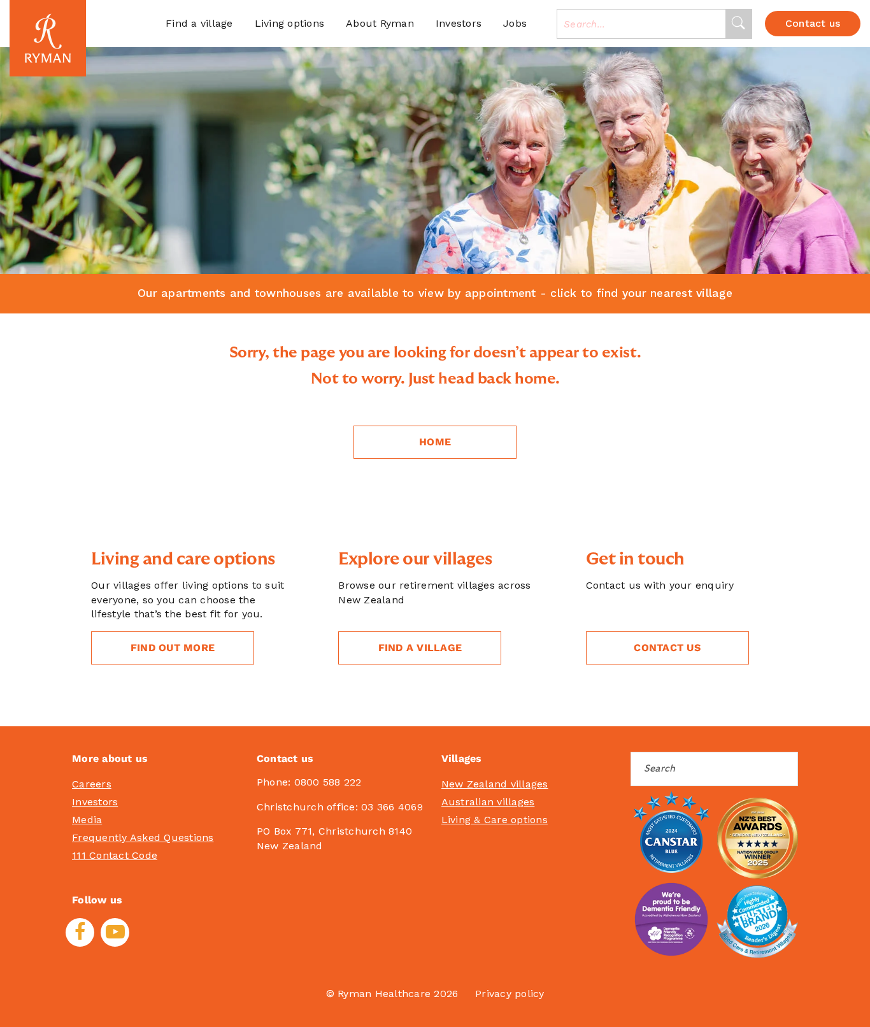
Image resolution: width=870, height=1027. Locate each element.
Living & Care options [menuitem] (494, 820)
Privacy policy (510, 994)
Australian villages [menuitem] (488, 802)
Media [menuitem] (87, 820)
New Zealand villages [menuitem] (494, 784)
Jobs (515, 23)
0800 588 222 (328, 782)
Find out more (173, 648)
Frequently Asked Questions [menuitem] (143, 837)
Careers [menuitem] (91, 784)
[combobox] (641, 24)
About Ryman (380, 23)
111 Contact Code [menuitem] (114, 855)
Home (435, 442)
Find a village (199, 23)
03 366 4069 (392, 807)
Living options (290, 23)
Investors (458, 23)
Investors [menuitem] (95, 802)
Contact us (667, 648)
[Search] (738, 24)
